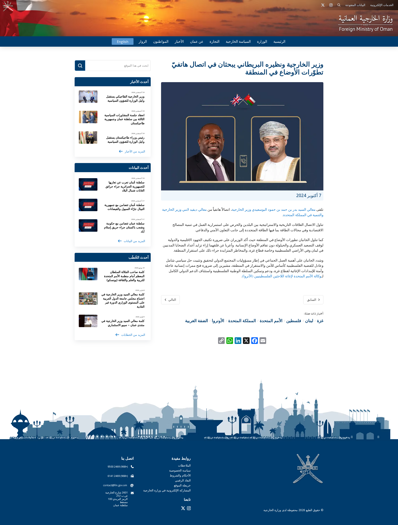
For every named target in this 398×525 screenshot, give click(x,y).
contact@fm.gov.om (115, 485)
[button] (339, 5)
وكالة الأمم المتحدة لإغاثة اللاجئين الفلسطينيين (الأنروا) (281, 276)
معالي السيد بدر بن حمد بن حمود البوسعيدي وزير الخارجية (273, 209)
